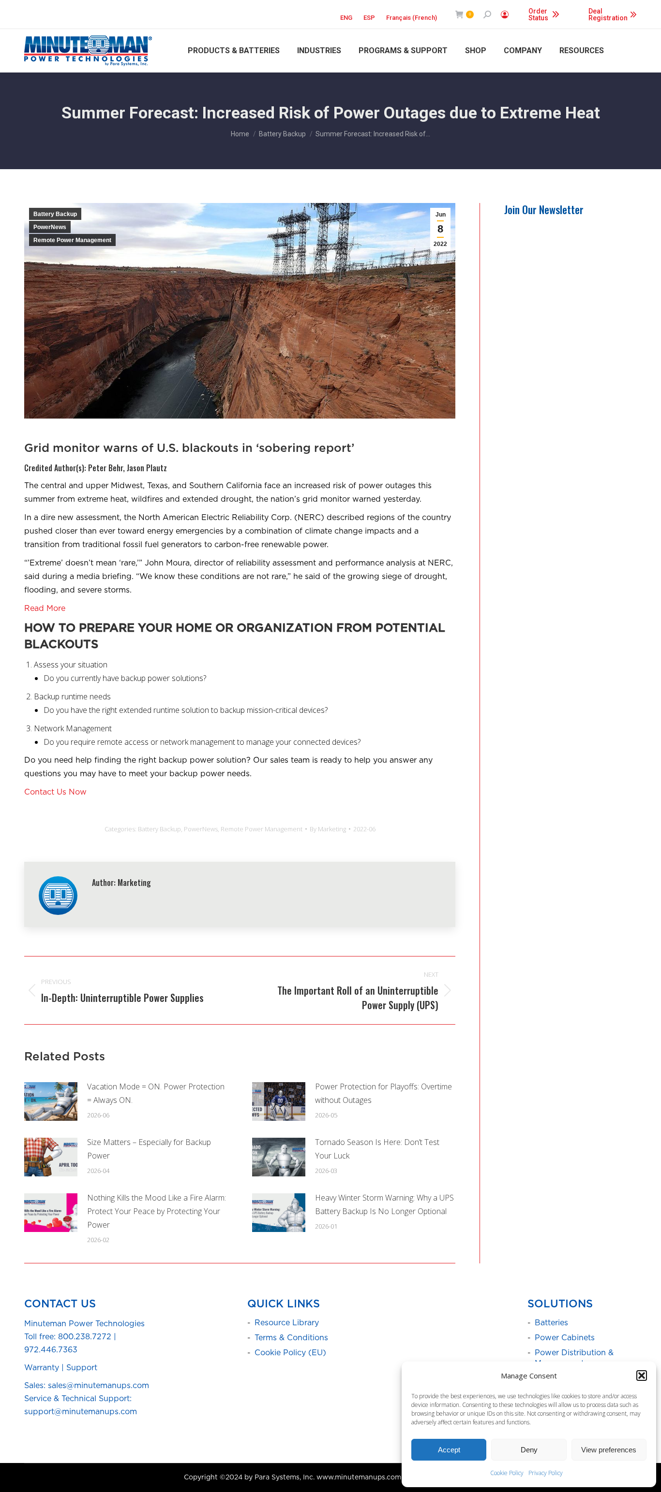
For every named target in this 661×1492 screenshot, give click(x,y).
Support (81, 1368)
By (328, 829)
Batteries (551, 1323)
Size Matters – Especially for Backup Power (149, 1149)
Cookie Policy (507, 1473)
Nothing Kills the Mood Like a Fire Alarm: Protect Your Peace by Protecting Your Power (156, 1211)
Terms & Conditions (291, 1338)
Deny (529, 1450)
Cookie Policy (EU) (290, 1353)
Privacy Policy (545, 1473)
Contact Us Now (55, 792)
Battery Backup (55, 214)
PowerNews (49, 227)
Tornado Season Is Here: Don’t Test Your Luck (377, 1149)
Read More (44, 608)
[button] (641, 1375)
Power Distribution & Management (574, 1358)
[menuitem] (346, 14)
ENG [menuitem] (346, 17)
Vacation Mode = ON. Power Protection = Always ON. (156, 1093)
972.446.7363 (50, 1350)
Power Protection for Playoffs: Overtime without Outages (383, 1093)
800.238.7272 (84, 1337)
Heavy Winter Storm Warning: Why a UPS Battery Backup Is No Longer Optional (384, 1204)
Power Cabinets (565, 1338)
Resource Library (287, 1323)
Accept (449, 1450)
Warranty (41, 1368)
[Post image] (50, 1101)
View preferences (608, 1450)
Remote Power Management (72, 240)
